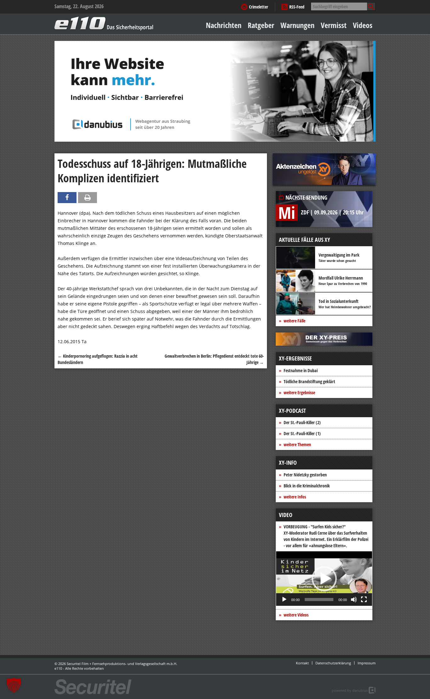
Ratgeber (261, 25)
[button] (324, 578)
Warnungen (297, 25)
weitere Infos (295, 497)
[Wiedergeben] (284, 599)
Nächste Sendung (306, 197)
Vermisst (334, 25)
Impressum (367, 663)
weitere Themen (297, 444)
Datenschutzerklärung (333, 663)
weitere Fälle (294, 321)
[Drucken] (87, 197)
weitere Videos (296, 615)
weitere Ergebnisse (299, 392)
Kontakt (302, 663)
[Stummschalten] (354, 599)
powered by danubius (350, 690)
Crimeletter (258, 7)
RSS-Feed (296, 7)
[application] (324, 578)
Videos (362, 25)
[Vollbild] (364, 599)
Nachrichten (223, 25)
